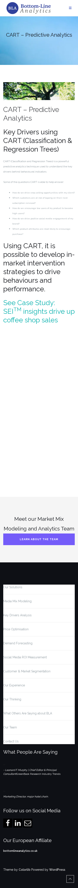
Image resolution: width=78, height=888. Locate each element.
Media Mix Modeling (17, 601)
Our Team (10, 727)
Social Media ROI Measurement (25, 657)
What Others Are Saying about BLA (27, 713)
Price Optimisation (16, 629)
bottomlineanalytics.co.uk (20, 850)
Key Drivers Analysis (17, 615)
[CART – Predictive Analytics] (39, 93)
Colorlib (24, 869)
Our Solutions (12, 587)
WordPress (57, 869)
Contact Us (11, 741)
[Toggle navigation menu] (70, 8)
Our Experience (14, 685)
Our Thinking (12, 699)
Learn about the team (39, 539)
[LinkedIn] (17, 823)
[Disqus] (39, 419)
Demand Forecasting (17, 643)
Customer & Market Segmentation (26, 671)
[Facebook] (7, 823)
